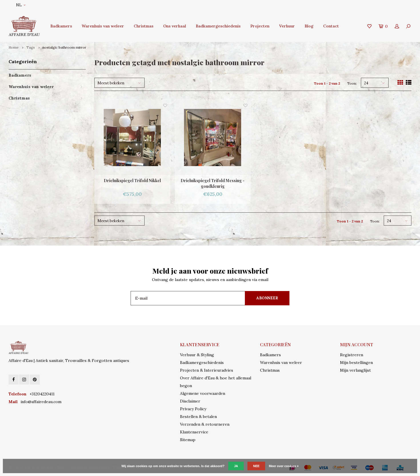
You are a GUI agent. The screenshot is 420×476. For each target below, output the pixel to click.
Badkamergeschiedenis (218, 26)
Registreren (351, 354)
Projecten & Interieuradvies (206, 370)
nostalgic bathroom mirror (64, 47)
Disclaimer (190, 401)
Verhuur (287, 26)
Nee (256, 466)
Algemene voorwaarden (202, 393)
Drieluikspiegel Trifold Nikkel (132, 180)
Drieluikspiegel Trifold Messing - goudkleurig (213, 183)
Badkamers (61, 26)
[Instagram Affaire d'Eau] (24, 380)
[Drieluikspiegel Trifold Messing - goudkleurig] (213, 137)
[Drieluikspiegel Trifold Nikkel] (132, 137)
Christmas (143, 26)
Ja (236, 466)
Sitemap (187, 439)
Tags (30, 47)
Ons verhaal (174, 26)
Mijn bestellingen (356, 362)
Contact (331, 26)
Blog (309, 26)
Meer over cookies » (284, 466)
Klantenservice (194, 432)
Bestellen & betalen (198, 416)
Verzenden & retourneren (204, 424)
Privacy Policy (193, 408)
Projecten (259, 26)
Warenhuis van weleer (103, 26)
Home (14, 47)
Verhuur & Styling (197, 354)
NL (19, 5)
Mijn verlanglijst (355, 370)
